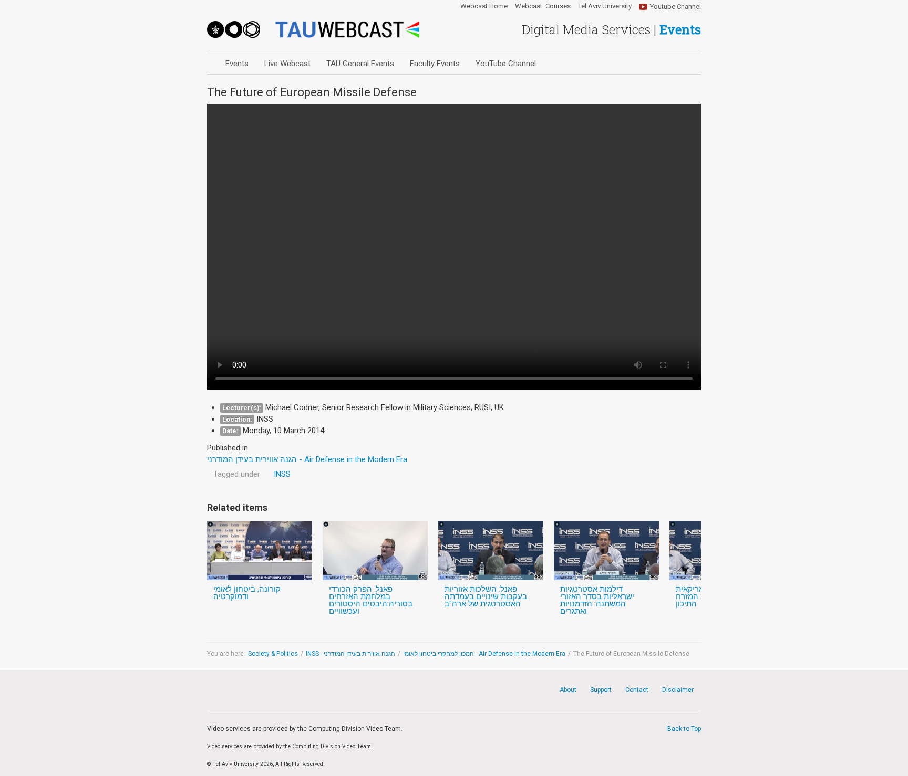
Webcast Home (484, 6)
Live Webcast (287, 63)
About (568, 690)
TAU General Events (360, 63)
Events (237, 63)
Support (601, 690)
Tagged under (236, 474)
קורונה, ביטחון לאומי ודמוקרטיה (247, 592)
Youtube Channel (675, 7)
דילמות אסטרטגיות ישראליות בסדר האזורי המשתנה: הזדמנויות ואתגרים (597, 600)
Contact (636, 690)
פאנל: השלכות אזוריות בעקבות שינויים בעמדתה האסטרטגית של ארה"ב (486, 596)
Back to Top (684, 728)
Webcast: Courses (543, 6)
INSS (282, 474)
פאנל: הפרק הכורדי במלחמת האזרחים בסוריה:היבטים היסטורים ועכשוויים (370, 600)
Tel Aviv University (605, 6)
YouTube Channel (506, 63)
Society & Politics (273, 653)
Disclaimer (678, 690)
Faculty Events (435, 63)
